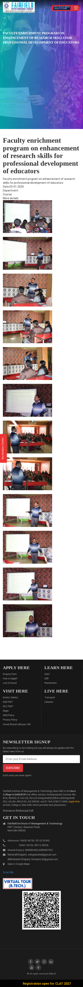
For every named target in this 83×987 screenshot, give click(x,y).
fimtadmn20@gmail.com (44, 859)
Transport (49, 697)
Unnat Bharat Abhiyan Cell (16, 724)
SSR (46, 678)
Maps (6, 711)
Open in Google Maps (19, 864)
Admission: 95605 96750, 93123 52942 (29, 840)
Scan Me (8, 872)
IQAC (47, 674)
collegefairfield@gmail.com (42, 854)
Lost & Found (10, 683)
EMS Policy (8, 715)
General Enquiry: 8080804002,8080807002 (30, 850)
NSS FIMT (8, 702)
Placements (50, 683)
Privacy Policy (10, 719)
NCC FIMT (8, 706)
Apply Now (74, 801)
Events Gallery (10, 697)
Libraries (48, 702)
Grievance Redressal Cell (18, 810)
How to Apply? (10, 678)
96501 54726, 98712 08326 (28, 845)
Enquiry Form (10, 674)
